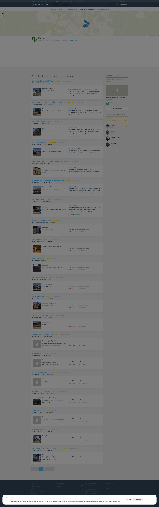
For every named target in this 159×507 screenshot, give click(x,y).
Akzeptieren (138, 499)
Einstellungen (128, 499)
